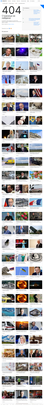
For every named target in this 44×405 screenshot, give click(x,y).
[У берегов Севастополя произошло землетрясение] (8, 314)
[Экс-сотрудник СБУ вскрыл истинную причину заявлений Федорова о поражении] (8, 218)
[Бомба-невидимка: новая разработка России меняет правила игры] (22, 67)
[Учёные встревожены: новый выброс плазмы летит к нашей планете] (22, 286)
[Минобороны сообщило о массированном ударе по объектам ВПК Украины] (22, 163)
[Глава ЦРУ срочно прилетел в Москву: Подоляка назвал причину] (8, 232)
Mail (1, 404)
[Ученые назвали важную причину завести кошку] (35, 108)
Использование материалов (35, 404)
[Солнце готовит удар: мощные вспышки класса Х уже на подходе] (22, 300)
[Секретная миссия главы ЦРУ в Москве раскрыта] (35, 327)
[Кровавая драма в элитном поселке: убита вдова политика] (22, 54)
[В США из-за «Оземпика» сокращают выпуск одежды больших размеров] (22, 259)
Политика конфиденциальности (27, 404)
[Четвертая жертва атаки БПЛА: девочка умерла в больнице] (8, 163)
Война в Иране (11, 3)
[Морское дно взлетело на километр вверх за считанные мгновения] (8, 341)
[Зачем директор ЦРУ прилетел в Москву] (35, 259)
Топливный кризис (22, 3)
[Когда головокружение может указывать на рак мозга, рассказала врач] (22, 136)
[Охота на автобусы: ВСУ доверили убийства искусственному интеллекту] (22, 314)
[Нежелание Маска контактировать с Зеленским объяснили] (8, 191)
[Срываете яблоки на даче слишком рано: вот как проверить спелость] (35, 177)
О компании (4, 404)
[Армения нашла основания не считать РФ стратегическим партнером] (22, 108)
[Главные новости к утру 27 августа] (8, 177)
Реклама (7, 404)
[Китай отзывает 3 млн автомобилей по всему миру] (22, 204)
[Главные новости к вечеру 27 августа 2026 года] (22, 40)
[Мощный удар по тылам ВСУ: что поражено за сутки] (35, 396)
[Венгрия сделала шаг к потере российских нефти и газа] (35, 136)
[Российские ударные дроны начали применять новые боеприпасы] (22, 369)
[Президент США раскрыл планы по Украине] (8, 108)
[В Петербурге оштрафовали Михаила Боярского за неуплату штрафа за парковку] (22, 177)
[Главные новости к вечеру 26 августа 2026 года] (35, 314)
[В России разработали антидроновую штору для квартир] (8, 122)
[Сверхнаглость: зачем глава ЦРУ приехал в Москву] (8, 81)
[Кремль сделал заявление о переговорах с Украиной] (8, 67)
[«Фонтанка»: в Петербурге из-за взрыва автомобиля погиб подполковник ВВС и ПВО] (8, 382)
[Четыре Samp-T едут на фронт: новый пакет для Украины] (35, 232)
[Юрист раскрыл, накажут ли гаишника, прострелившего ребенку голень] (35, 341)
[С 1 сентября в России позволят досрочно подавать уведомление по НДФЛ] (35, 382)
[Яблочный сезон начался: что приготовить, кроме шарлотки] (8, 355)
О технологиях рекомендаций (18, 404)
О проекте (13, 404)
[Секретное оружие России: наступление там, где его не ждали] (35, 286)
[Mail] (1, 1)
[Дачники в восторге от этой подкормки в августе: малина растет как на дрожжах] (22, 218)
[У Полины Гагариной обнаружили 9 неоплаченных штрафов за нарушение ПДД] (35, 81)
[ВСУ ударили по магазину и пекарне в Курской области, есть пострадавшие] (8, 300)
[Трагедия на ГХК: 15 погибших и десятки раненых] (8, 149)
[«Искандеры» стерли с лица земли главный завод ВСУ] (35, 149)
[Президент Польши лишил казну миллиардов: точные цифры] (35, 273)
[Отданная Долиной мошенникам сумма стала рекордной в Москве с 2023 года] (8, 136)
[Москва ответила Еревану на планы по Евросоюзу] (8, 273)
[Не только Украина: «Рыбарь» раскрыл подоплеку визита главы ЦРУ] (35, 218)
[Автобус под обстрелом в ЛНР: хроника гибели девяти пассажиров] (8, 327)
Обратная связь (41, 404)
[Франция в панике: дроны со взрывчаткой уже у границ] (35, 204)
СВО (16, 3)
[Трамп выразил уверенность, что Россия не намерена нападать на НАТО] (8, 95)
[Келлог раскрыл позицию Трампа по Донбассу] (35, 245)
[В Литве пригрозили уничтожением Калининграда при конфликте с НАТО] (8, 40)
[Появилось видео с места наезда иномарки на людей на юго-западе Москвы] (35, 163)
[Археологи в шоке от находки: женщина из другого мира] (35, 54)
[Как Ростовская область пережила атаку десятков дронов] (8, 245)
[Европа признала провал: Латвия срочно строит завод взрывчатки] (8, 259)
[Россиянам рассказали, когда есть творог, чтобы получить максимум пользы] (22, 81)
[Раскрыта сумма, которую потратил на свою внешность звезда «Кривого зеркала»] (8, 54)
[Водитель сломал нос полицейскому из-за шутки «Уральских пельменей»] (22, 382)
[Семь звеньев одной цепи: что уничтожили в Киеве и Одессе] (22, 327)
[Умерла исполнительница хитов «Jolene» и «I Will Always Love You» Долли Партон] (22, 245)
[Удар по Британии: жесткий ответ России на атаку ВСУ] (35, 67)
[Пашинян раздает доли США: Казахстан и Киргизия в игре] (22, 95)
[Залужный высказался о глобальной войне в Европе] (35, 122)
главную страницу (11, 24)
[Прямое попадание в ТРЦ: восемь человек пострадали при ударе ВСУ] (35, 191)
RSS (10, 404)
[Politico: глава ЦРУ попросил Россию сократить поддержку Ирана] (35, 95)
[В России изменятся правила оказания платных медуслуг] (8, 369)
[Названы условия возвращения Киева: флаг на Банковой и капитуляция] (22, 273)
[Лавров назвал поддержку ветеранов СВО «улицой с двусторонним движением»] (22, 232)
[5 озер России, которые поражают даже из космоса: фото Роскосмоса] (35, 300)
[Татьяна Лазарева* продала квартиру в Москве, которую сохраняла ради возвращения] (8, 396)
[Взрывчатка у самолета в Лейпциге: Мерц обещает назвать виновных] (8, 204)
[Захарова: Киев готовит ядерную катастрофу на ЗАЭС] (22, 341)
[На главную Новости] (4, 1)
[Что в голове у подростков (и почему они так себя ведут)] (35, 369)
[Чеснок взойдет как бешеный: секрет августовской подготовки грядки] (22, 122)
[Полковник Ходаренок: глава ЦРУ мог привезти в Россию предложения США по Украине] (22, 149)
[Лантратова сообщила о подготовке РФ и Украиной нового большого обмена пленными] (22, 355)
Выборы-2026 (5, 3)
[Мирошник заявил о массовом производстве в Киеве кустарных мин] (22, 396)
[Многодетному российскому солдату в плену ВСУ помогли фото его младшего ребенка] (35, 40)
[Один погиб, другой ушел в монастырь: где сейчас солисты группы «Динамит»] (35, 355)
